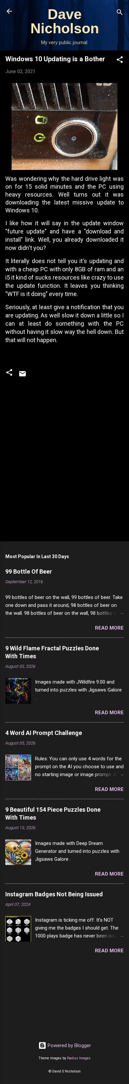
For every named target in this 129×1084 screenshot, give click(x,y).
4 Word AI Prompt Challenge (43, 732)
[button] (120, 61)
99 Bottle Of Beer (28, 571)
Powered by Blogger (68, 1045)
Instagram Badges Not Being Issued (54, 894)
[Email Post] (22, 376)
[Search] (120, 13)
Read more (109, 628)
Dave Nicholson (64, 21)
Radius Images (79, 1058)
